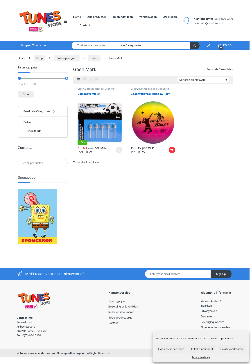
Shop (39, 58)
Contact (85, 25)
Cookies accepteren (171, 349)
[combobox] (95, 45)
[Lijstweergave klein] (96, 80)
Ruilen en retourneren (121, 312)
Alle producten (96, 16)
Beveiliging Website (212, 322)
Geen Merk (110, 88)
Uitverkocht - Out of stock (168, 150)
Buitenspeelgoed (67, 58)
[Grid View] (78, 80)
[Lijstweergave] (90, 80)
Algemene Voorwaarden (215, 327)
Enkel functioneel (202, 349)
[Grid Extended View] (84, 80)
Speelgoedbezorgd (120, 317)
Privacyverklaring (201, 357)
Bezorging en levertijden (123, 306)
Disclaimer (207, 316)
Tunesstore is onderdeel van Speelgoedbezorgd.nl (52, 353)
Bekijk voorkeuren (231, 349)
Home (77, 16)
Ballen (94, 58)
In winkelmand (115, 150)
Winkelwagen (148, 16)
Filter (25, 94)
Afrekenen (170, 16)
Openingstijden (123, 16)
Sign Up (221, 273)
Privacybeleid (209, 310)
